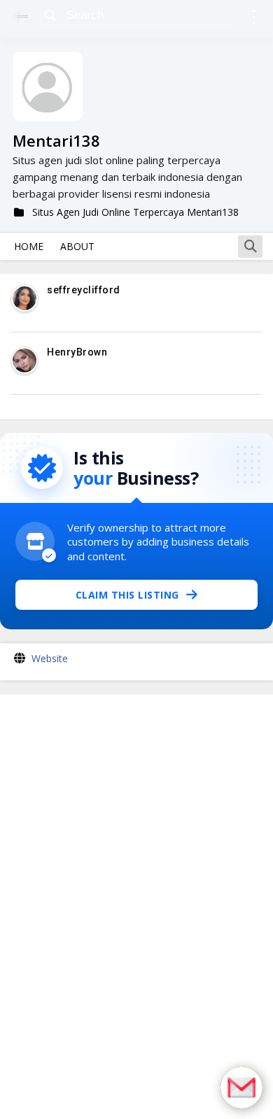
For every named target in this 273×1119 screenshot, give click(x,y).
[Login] (253, 19)
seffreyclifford (83, 289)
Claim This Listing (127, 594)
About (77, 246)
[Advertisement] (136, 906)
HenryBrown (77, 352)
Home (28, 246)
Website (49, 658)
